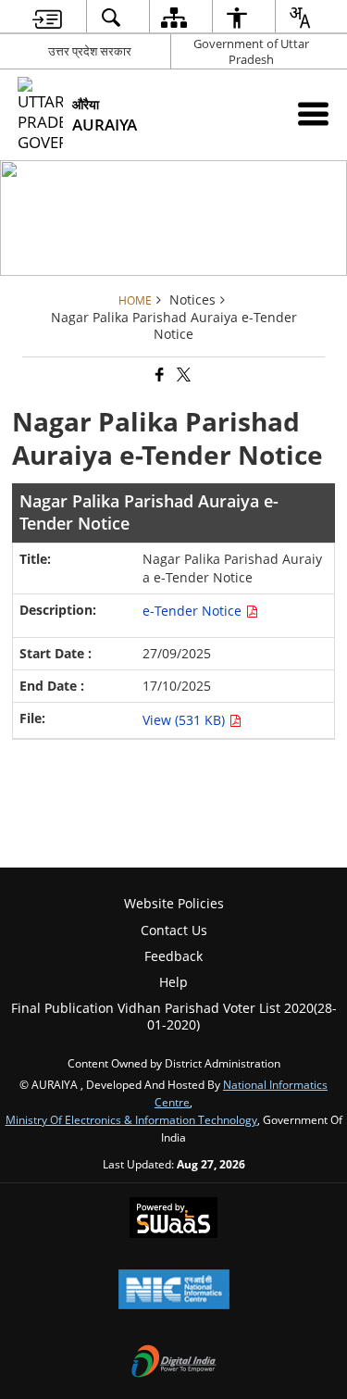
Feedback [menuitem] (173, 956)
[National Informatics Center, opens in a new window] (174, 1290)
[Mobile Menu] (313, 113)
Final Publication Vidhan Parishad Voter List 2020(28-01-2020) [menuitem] (174, 1016)
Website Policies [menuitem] (174, 903)
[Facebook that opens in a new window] (158, 375)
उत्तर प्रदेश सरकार (89, 51)
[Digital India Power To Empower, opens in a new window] (174, 1363)
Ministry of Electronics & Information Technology (131, 1119)
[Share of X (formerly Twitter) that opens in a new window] (182, 375)
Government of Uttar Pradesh (251, 51)
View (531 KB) (186, 720)
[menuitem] (46, 17)
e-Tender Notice (194, 610)
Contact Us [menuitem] (174, 930)
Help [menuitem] (173, 982)
